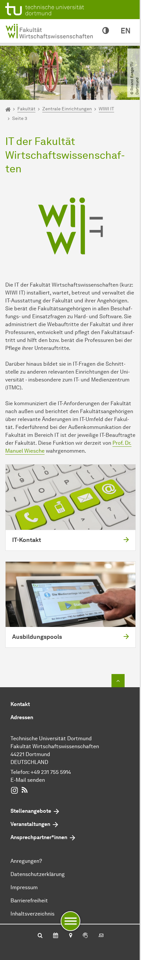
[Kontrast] (105, 31)
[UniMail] (101, 936)
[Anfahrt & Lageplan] (70, 936)
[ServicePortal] (85, 936)
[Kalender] (55, 936)
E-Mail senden (27, 780)
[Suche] (40, 936)
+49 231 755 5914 (50, 772)
